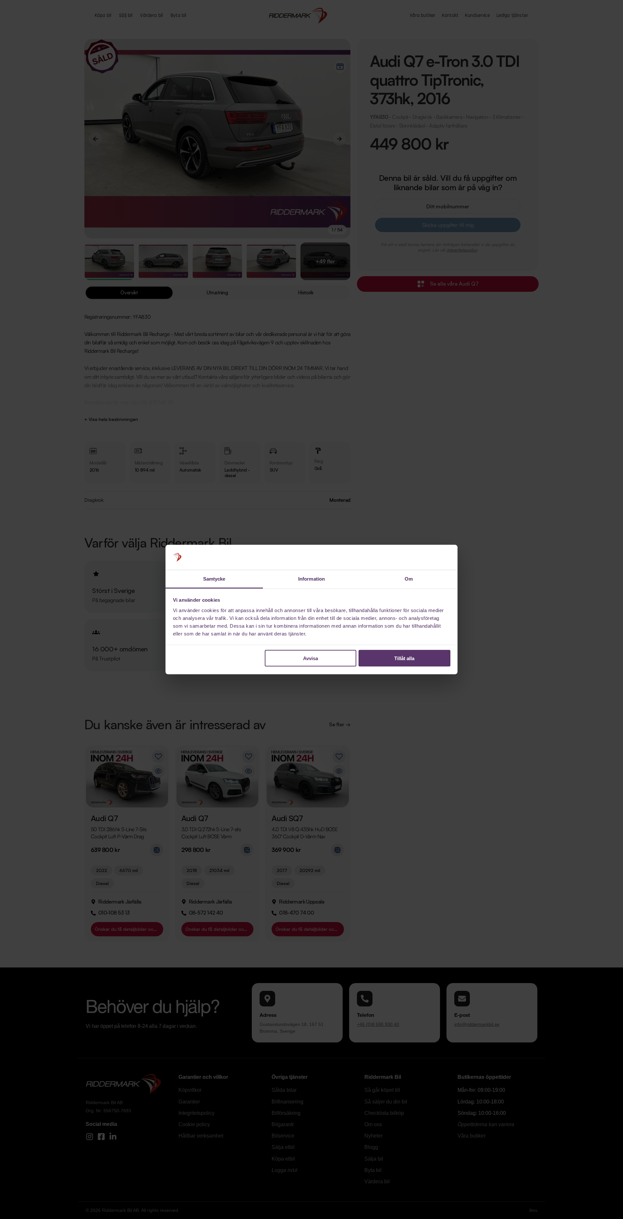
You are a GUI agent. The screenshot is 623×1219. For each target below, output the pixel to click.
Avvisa (310, 658)
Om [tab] (409, 578)
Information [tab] (311, 578)
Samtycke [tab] (214, 578)
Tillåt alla (404, 658)
